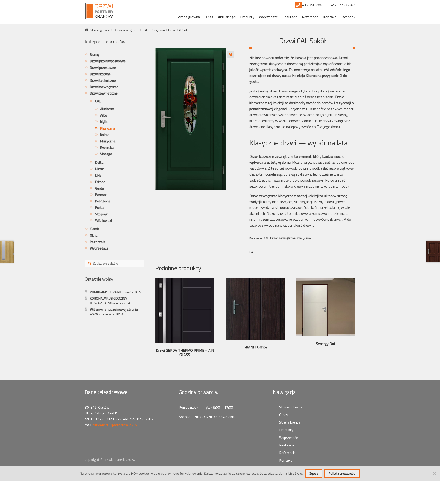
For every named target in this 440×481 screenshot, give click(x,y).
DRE (98, 175)
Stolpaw (101, 214)
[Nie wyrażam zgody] (434, 473)
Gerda (99, 188)
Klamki (94, 228)
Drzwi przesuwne (103, 67)
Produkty (247, 17)
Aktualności (227, 17)
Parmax (101, 194)
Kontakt (329, 17)
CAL (145, 29)
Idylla (103, 121)
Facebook (348, 17)
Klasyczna (158, 29)
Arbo (103, 115)
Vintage (106, 154)
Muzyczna (107, 141)
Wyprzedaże (268, 17)
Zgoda (313, 473)
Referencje (310, 17)
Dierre (99, 168)
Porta (99, 207)
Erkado (100, 182)
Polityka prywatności (342, 473)
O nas (208, 17)
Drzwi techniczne (103, 80)
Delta (99, 162)
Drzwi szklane (100, 74)
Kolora (104, 134)
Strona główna (188, 17)
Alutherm (107, 108)
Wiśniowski (103, 220)
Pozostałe (98, 242)
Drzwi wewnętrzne (104, 87)
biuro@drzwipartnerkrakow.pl (115, 425)
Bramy (94, 54)
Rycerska (107, 147)
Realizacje (289, 17)
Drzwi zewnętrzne (126, 29)
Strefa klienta (289, 422)
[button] (230, 54)
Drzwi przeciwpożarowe (108, 61)
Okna (93, 235)
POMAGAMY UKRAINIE (106, 292)
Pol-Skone (102, 201)
